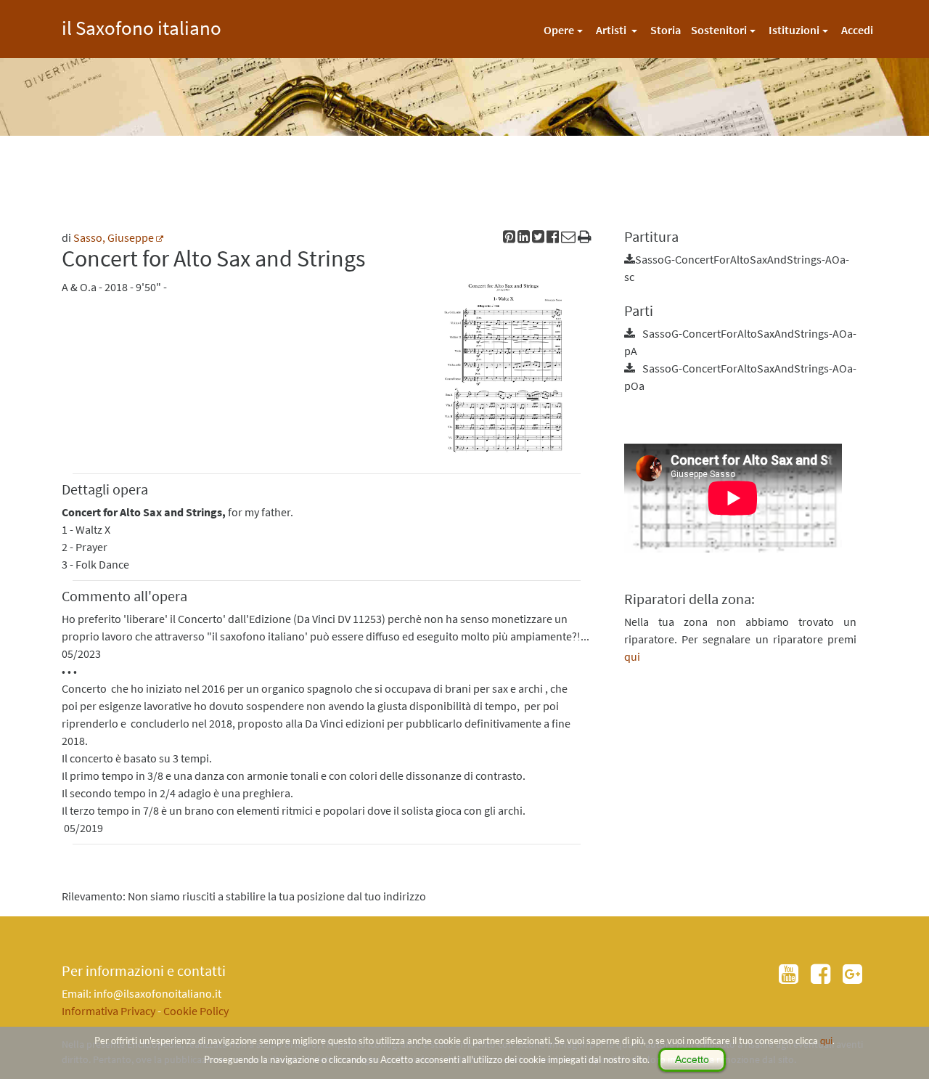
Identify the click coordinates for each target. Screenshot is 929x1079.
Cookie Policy (196, 1010)
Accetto (692, 1059)
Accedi (857, 30)
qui (826, 1040)
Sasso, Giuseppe (113, 237)
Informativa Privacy (108, 1010)
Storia (665, 30)
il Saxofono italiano (141, 25)
